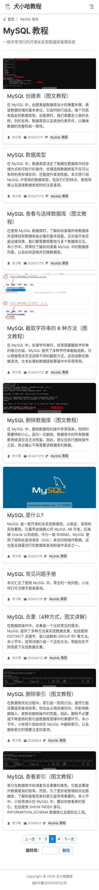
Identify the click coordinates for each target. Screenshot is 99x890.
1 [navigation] (40, 838)
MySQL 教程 (59, 137)
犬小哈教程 (64, 876)
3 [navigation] (52, 838)
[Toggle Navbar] (91, 6)
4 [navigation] (59, 838)
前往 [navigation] (66, 850)
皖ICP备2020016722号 (49, 883)
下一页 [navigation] (69, 839)
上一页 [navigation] (30, 839)
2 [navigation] (46, 838)
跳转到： (33, 850)
